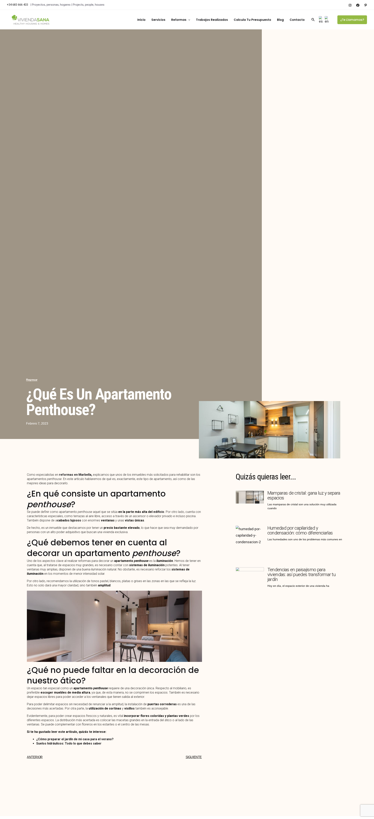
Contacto (297, 20)
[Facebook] (357, 5)
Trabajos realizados (212, 20)
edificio (158, 512)
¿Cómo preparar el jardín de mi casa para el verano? (75, 739)
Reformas (178, 20)
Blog (280, 20)
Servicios (158, 20)
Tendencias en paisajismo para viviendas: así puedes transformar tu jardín (301, 574)
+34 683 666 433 (18, 4)
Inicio (141, 20)
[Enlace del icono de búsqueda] (313, 19)
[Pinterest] (365, 5)
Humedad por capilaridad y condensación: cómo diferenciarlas (300, 530)
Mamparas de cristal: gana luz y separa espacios (303, 495)
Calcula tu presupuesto (252, 20)
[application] (188, 20)
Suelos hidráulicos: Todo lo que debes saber (68, 743)
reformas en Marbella (74, 475)
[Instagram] (350, 5)
